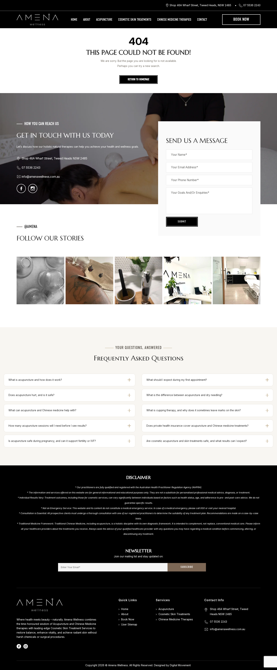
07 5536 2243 (251, 5)
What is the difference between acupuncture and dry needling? (184, 395)
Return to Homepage (138, 79)
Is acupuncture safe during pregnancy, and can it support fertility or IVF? (52, 440)
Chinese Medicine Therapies (174, 19)
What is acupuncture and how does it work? (35, 379)
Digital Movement (180, 665)
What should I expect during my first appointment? (176, 379)
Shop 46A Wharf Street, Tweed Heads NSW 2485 (54, 158)
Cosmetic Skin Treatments (134, 19)
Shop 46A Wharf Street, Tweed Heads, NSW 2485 (200, 5)
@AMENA (30, 227)
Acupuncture (104, 19)
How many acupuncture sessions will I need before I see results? (47, 425)
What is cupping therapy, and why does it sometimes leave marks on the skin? (193, 410)
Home (74, 19)
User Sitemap (129, 624)
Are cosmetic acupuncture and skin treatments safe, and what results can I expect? (196, 440)
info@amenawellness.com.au (41, 176)
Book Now (241, 19)
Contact (202, 19)
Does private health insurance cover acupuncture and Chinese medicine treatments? (197, 425)
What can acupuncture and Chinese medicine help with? (42, 410)
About (86, 19)
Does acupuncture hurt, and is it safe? (31, 395)
